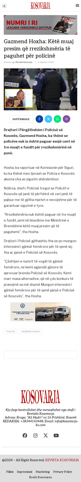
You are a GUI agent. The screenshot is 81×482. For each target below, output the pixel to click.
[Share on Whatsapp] (57, 119)
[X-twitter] (45, 435)
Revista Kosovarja (24, 62)
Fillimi (9, 472)
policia (10, 331)
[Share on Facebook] (39, 119)
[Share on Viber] (66, 119)
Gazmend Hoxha (30, 331)
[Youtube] (56, 435)
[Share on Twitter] (48, 119)
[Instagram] (35, 435)
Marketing (43, 472)
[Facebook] (25, 435)
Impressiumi (24, 472)
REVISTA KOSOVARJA (62, 460)
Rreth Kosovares (40, 477)
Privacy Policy (62, 472)
